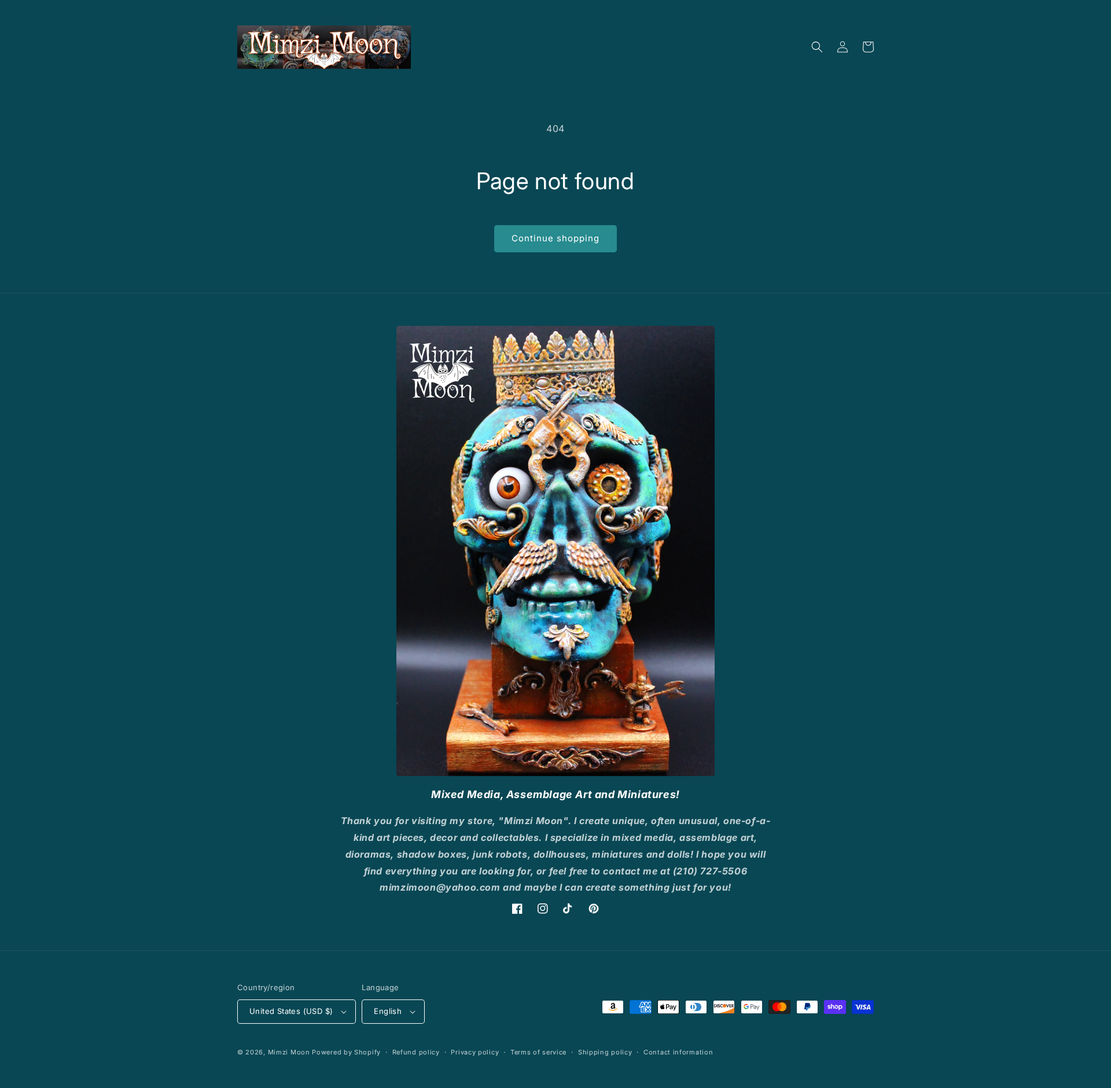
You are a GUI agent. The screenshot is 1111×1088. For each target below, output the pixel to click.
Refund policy (416, 1052)
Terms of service (538, 1052)
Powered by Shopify (346, 1052)
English (388, 1011)
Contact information (678, 1052)
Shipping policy (605, 1052)
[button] (817, 47)
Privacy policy (475, 1052)
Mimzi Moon (290, 1052)
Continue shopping (555, 238)
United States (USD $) (291, 1011)
